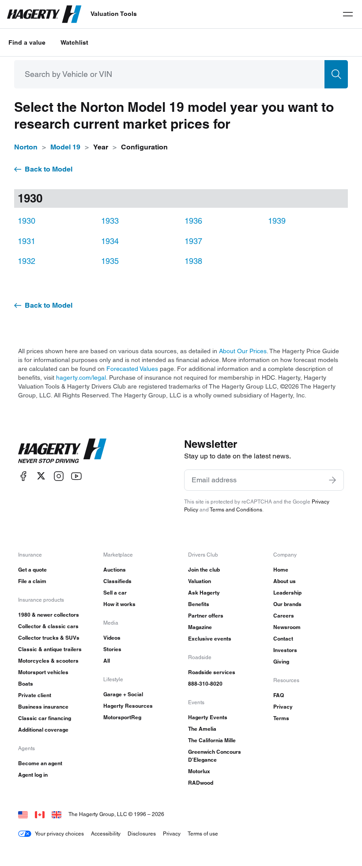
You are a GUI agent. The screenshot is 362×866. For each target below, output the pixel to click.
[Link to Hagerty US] (23, 814)
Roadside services (211, 672)
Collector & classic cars (48, 626)
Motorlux (199, 771)
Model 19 (65, 147)
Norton (26, 147)
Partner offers (205, 615)
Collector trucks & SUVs (48, 638)
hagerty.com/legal (81, 377)
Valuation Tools (113, 13)
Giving (281, 661)
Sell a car (115, 592)
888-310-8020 (205, 684)
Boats (25, 684)
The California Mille (212, 740)
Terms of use (203, 833)
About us (284, 581)
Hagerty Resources (128, 706)
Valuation (199, 581)
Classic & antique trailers (50, 649)
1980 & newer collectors (48, 615)
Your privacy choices (59, 833)
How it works (119, 604)
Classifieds (117, 581)
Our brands (287, 604)
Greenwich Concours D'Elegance (214, 756)
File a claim (32, 581)
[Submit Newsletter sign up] (332, 480)
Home (280, 569)
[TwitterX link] (41, 476)
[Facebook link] (23, 476)
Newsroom (287, 627)
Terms (281, 718)
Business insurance (43, 707)
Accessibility (106, 833)
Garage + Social (123, 694)
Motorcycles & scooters (48, 661)
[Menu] (348, 14)
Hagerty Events (207, 717)
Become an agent (40, 763)
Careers (283, 615)
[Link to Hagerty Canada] (40, 814)
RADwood (200, 783)
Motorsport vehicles (43, 672)
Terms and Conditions (236, 509)
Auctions (114, 569)
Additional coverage (43, 729)
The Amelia (202, 729)
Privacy (283, 707)
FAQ (278, 695)
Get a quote (32, 569)
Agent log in (33, 775)
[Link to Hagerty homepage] (62, 451)
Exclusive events (209, 638)
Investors (285, 650)
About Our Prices (243, 351)
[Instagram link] (59, 476)
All (106, 661)
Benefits (198, 604)
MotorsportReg (122, 717)
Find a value (26, 42)
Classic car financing (44, 718)
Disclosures (142, 833)
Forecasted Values (132, 368)
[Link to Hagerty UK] (56, 814)
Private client (34, 695)
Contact (283, 638)
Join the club (204, 569)
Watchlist (74, 42)
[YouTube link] (76, 476)
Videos (112, 638)
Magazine (200, 627)
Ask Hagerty (204, 592)
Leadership (287, 592)
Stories (112, 649)
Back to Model (48, 169)
